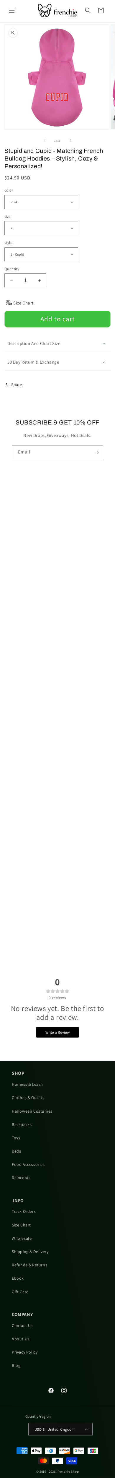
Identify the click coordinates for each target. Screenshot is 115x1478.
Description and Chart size (33, 343)
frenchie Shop (68, 1471)
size (7, 216)
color (8, 190)
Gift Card (20, 1291)
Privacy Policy (24, 1352)
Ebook (18, 1278)
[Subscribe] (96, 452)
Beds (16, 1151)
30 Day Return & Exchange (33, 362)
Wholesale (22, 1238)
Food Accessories (28, 1164)
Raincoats (21, 1177)
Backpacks (22, 1124)
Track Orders (24, 1211)
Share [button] (16, 384)
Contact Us (22, 1325)
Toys (16, 1137)
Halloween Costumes (32, 1111)
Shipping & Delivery (30, 1251)
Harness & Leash (27, 1084)
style (8, 242)
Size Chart (21, 1225)
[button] (11, 10)
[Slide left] (44, 140)
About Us (20, 1338)
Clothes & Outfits (28, 1097)
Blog (16, 1365)
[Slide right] (70, 140)
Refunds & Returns (29, 1265)
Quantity (11, 268)
